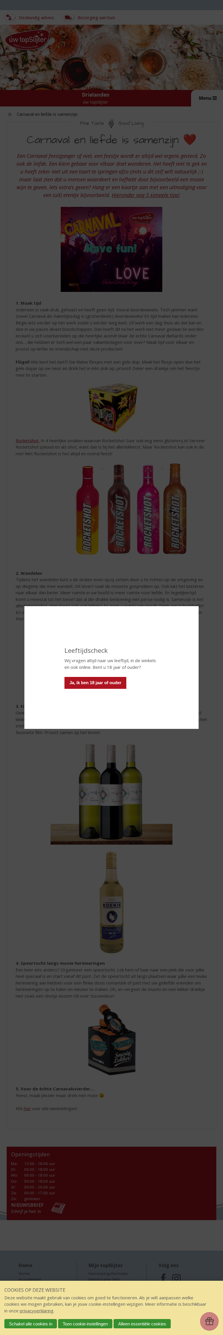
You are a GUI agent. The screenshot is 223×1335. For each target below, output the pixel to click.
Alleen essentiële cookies (142, 1323)
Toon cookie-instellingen (85, 1323)
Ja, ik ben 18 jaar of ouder (95, 682)
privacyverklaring (36, 1311)
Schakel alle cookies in (30, 1323)
